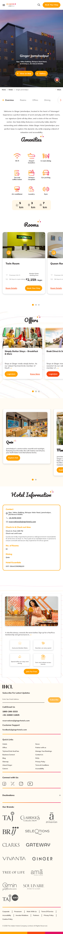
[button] (31, 795)
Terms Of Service (47, 911)
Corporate (5, 911)
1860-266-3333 (10, 711)
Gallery (43, 73)
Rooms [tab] (23, 100)
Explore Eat (13, 458)
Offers (4, 747)
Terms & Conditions (42, 765)
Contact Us (39, 755)
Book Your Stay (33, 288)
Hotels (11, 90)
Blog (4, 758)
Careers (5, 768)
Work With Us (32, 911)
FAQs (37, 758)
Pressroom (18, 911)
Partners (36, 915)
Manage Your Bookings (43, 751)
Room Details (11, 288)
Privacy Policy (40, 762)
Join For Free (31, 671)
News (37, 744)
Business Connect (8, 755)
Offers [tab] (35, 100)
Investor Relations (22, 915)
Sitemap (5, 762)
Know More (35, 374)
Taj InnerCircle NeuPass (10, 751)
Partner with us (40, 747)
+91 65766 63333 (15, 518)
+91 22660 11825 (10, 715)
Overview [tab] (9, 100)
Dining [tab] (47, 100)
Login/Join (11, 374)
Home (4, 90)
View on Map (25, 73)
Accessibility (39, 768)
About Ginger (7, 765)
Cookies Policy (7, 919)
